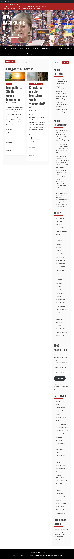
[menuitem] (1, 1)
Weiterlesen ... (9, 150)
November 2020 (61, 329)
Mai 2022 (59, 283)
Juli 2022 (58, 277)
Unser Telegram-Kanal (61, 529)
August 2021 (60, 312)
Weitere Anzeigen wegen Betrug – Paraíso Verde (62, 112)
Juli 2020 (58, 339)
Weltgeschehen (62, 48)
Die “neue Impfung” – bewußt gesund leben (62, 132)
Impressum (15, 6)
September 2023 (61, 231)
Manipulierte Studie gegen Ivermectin (14, 93)
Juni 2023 (59, 241)
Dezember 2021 (61, 299)
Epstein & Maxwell (62, 427)
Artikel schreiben (27, 8)
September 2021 (61, 309)
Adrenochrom (60, 401)
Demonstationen (61, 417)
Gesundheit (19, 54)
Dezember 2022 (61, 260)
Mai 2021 (59, 322)
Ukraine (58, 500)
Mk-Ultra (58, 462)
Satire (57, 487)
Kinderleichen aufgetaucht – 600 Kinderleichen (62, 165)
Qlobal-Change (59, 532)
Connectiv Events (59, 534)
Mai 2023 (59, 244)
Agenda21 (59, 404)
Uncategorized (60, 506)
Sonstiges (30, 54)
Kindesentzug (60, 455)
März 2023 (59, 251)
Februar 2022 (60, 293)
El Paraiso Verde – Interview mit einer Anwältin (62, 104)
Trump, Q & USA (61, 497)
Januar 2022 (60, 296)
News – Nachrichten (14, 22)
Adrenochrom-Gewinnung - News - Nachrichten (62, 193)
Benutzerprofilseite (16, 8)
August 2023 (60, 234)
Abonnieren (59, 378)
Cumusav (57, 539)
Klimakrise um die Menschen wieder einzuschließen (37, 97)
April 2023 (59, 247)
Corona (12, 48)
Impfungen (59, 449)
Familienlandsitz (61, 434)
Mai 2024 (59, 224)
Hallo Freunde (6, 6)
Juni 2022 (59, 280)
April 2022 (59, 286)
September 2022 (61, 270)
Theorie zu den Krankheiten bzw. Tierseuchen (61, 81)
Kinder (35, 48)
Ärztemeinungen (61, 408)
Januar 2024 (60, 228)
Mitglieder (6, 8)
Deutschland (60, 421)
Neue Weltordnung (36, 84)
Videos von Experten (62, 510)
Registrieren (22, 6)
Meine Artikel (36, 8)
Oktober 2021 (60, 306)
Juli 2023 (58, 237)
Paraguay (59, 472)
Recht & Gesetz (47, 48)
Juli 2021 (58, 316)
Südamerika (59, 493)
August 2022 (60, 273)
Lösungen (8, 54)
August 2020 (60, 335)
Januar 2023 (60, 257)
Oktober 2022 (60, 267)
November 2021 (61, 303)
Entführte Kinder (61, 424)
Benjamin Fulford (61, 411)
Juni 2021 (59, 319)
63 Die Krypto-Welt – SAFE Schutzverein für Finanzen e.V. (62, 146)
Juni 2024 (59, 221)
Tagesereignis (58, 537)
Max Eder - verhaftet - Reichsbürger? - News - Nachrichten (62, 158)
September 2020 (61, 332)
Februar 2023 (60, 254)
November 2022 (61, 264)
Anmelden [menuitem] (6, 1)
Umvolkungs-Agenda (62, 503)
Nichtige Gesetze (61, 468)
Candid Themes (56, 555)
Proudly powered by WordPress (22, 555)
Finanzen (59, 437)
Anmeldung (31, 6)
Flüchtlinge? (23, 48)
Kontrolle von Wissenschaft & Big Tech (62, 185)
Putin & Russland (61, 480)
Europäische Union (62, 430)
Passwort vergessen (40, 6)
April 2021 (59, 326)
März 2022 (59, 290)
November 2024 (61, 218)
